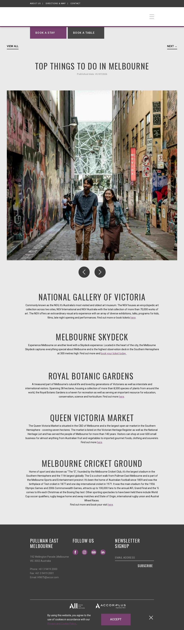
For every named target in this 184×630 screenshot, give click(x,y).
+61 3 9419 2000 (47, 569)
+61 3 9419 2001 (44, 573)
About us (35, 3)
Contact (75, 3)
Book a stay (45, 32)
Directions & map (56, 3)
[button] (84, 272)
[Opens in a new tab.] (77, 605)
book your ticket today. (114, 353)
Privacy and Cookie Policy (62, 623)
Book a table (84, 32)
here (133, 317)
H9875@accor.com (48, 577)
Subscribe (145, 565)
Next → (172, 46)
